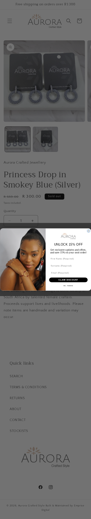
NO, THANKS (68, 285)
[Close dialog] (88, 230)
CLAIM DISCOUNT (68, 280)
